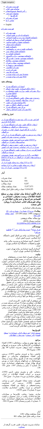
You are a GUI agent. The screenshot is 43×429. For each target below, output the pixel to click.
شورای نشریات (12, 18)
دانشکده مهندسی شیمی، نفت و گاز (19, 58)
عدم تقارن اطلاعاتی (17, 335)
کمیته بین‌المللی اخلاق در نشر (17, 105)
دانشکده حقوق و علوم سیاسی (17, 42)
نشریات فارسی (12, 72)
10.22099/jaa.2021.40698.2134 (28, 223)
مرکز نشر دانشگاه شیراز (15, 107)
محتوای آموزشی (12, 13)
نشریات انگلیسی (12, 67)
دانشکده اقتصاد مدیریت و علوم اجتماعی (21, 38)
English (8, 24)
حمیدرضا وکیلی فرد (22, 230)
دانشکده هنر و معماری (14, 65)
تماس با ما (10, 20)
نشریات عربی (11, 70)
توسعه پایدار (35, 333)
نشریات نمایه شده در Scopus (17, 74)
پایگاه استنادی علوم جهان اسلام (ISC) (20, 89)
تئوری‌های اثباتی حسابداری (19, 333)
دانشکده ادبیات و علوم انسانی (17, 35)
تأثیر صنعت (30, 335)
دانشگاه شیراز (11, 96)
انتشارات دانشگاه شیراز (15, 86)
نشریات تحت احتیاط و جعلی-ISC (18, 109)
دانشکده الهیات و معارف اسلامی (18, 40)
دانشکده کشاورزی (13, 54)
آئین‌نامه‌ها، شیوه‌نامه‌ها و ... (16, 11)
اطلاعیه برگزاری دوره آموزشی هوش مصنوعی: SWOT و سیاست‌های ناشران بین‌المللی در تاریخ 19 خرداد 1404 (21, 157)
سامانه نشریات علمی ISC (16, 103)
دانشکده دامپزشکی (13, 44)
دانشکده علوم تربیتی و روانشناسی (19, 49)
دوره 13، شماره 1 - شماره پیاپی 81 (20, 211)
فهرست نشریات (12, 7)
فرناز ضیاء (36, 230)
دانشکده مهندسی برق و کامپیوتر (18, 56)
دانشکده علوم (11, 47)
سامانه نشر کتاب (12, 9)
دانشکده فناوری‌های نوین (15, 51)
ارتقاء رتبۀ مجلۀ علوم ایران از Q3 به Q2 (16, 162)
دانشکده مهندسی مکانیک (15, 61)
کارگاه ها (14, 16)
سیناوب (22, 427)
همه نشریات (10, 33)
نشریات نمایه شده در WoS (16, 77)
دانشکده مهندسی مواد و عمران (18, 63)
